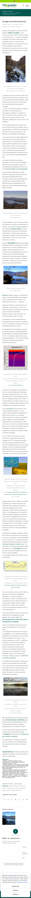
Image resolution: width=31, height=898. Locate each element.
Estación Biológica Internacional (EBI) (16, 169)
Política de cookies (23, 882)
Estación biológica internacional (17, 786)
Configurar (15, 894)
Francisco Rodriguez (16, 26)
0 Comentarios (14, 24)
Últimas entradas (7, 11)
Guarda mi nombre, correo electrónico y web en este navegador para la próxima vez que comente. (14, 865)
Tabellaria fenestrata (16, 790)
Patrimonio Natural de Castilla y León (13, 544)
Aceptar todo (15, 886)
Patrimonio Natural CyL (17, 385)
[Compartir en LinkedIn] (15, 799)
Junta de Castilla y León (8, 788)
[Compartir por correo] (27, 799)
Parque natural (6, 790)
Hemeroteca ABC (10, 777)
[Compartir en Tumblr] (19, 799)
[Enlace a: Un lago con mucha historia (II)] (8, 818)
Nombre (24, 847)
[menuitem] (22, 5)
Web (24, 857)
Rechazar (15, 890)
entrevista (9, 408)
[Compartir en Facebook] (4, 799)
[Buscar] (22, 5)
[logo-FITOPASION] (12, 5)
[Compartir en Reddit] (23, 799)
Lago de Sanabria (20, 788)
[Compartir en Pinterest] (12, 799)
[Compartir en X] (8, 799)
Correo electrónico (25, 854)
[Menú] (26, 5)
